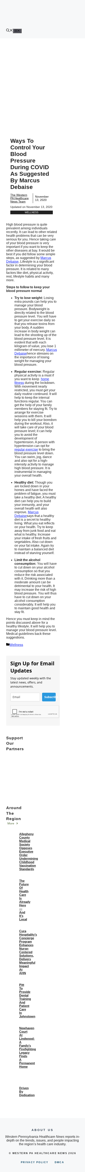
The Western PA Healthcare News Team (19, 198)
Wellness (31, 212)
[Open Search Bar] (9, 31)
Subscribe (50, 697)
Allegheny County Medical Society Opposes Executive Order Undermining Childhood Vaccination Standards (28, 851)
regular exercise (26, 449)
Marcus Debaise (26, 514)
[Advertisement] (42, 82)
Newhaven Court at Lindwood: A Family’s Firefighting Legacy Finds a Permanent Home (27, 1047)
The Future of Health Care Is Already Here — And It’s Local (24, 900)
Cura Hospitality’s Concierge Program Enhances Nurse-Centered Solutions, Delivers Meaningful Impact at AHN (28, 952)
